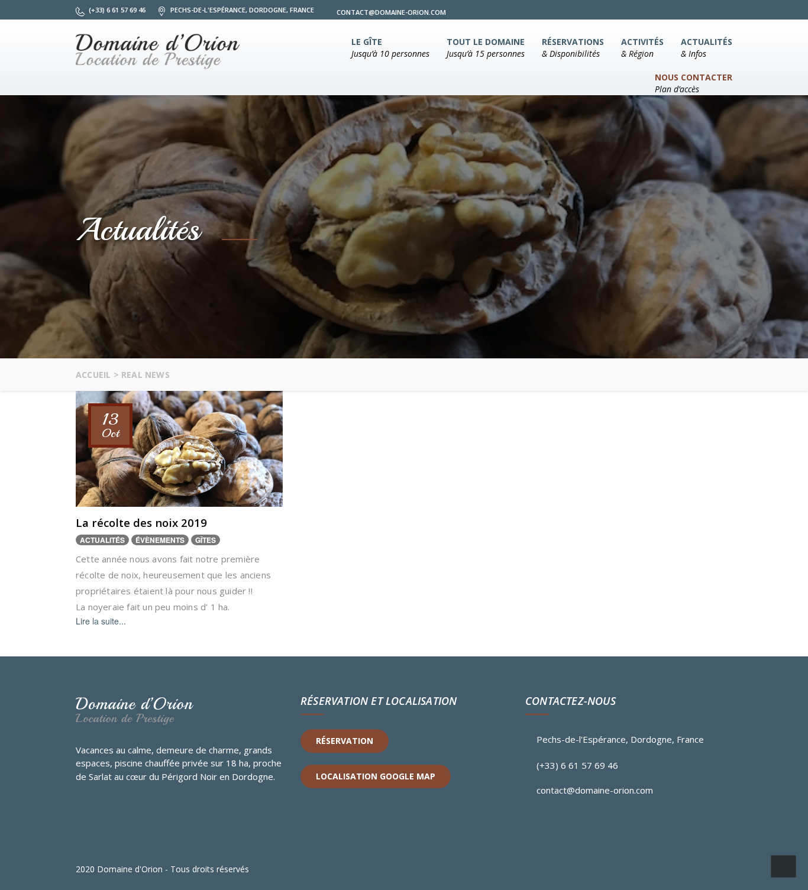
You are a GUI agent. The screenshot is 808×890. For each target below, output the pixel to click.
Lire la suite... (101, 621)
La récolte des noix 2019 (141, 522)
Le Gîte (390, 47)
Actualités (706, 47)
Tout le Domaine (486, 47)
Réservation (344, 740)
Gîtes (205, 540)
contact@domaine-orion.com (594, 790)
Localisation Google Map (375, 776)
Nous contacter (693, 83)
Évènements (160, 540)
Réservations (573, 47)
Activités (642, 47)
